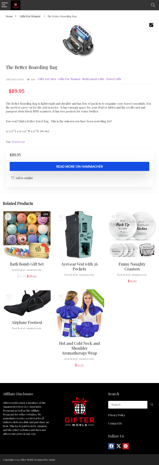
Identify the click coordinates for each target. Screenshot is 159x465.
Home (9, 16)
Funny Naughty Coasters (132, 266)
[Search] (153, 5)
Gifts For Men (47, 79)
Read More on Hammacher (79, 166)
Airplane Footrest (27, 322)
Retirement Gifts (93, 79)
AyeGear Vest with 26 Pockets (79, 266)
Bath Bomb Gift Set (27, 264)
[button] (151, 25)
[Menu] (4, 5)
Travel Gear (18, 141)
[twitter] (118, 446)
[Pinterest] (126, 446)
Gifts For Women (30, 16)
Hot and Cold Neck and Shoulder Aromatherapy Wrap (79, 348)
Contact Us (115, 423)
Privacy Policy (116, 415)
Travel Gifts (113, 79)
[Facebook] (111, 446)
